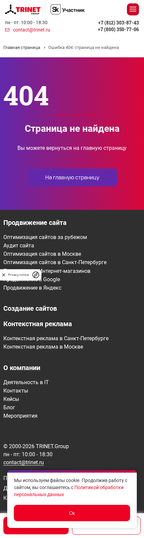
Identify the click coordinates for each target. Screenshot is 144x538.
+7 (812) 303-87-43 (118, 22)
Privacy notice (18, 275)
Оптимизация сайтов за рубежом (45, 237)
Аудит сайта (18, 245)
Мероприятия (20, 416)
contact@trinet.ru (31, 30)
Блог (9, 407)
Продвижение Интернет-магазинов (46, 271)
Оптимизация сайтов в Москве (42, 254)
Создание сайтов (30, 308)
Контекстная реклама (37, 324)
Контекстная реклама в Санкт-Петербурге (56, 338)
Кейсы (11, 399)
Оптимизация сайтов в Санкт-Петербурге (54, 262)
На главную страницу (72, 177)
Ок (72, 513)
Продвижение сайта (35, 223)
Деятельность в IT (26, 382)
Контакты (15, 390)
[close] (3, 274)
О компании (21, 368)
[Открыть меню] (133, 9)
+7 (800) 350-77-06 (118, 29)
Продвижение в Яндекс (32, 288)
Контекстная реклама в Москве (43, 347)
